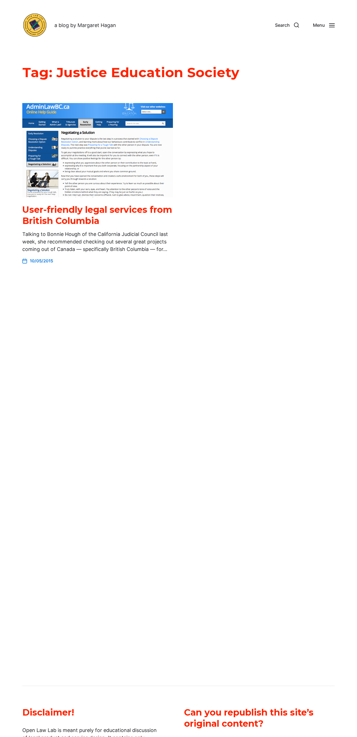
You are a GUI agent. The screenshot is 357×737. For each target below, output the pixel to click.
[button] (287, 25)
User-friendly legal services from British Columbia (97, 215)
